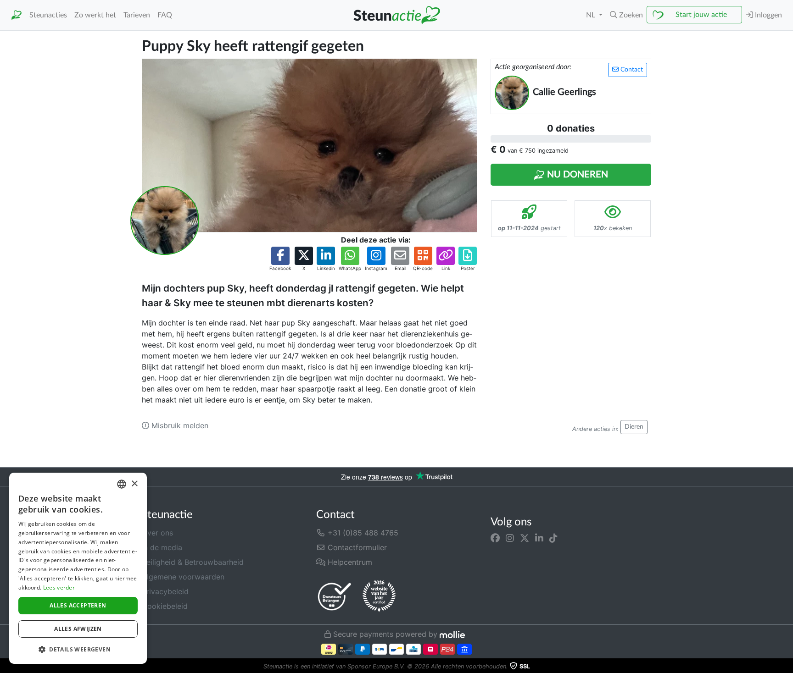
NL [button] (591, 15)
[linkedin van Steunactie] (539, 538)
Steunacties (48, 15)
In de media (162, 547)
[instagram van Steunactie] (510, 538)
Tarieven (136, 15)
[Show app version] (786, 666)
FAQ (164, 15)
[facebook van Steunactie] (495, 538)
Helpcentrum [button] (348, 562)
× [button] (134, 483)
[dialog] (78, 568)
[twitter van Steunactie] (524, 538)
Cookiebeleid (165, 606)
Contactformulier (356, 547)
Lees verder (59, 587)
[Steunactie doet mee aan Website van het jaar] (379, 596)
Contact (631, 69)
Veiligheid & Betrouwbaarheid (193, 562)
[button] (626, 15)
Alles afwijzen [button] (78, 629)
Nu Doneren (576, 174)
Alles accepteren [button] (78, 605)
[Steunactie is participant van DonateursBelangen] (334, 596)
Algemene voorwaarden (183, 576)
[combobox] (121, 484)
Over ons (157, 532)
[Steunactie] (16, 15)
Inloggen (767, 15)
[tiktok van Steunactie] (553, 538)
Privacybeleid (165, 591)
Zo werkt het (95, 15)
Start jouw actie (701, 14)
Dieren (634, 427)
